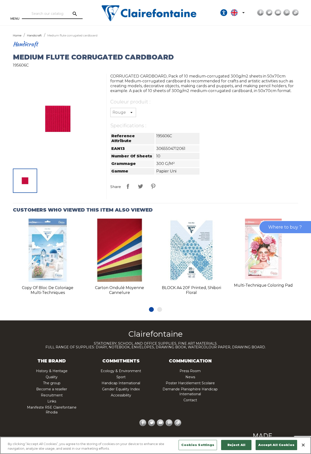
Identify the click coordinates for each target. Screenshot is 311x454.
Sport (121, 377)
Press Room (190, 371)
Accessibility (121, 395)
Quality (52, 377)
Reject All (236, 445)
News (190, 377)
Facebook (260, 13)
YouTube (278, 13)
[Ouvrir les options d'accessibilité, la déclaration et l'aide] (223, 12)
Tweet (140, 186)
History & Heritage (52, 371)
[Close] (303, 445)
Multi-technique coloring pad (263, 285)
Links (51, 401)
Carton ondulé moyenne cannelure (119, 290)
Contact (190, 400)
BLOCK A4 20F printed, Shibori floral (191, 290)
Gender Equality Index (121, 389)
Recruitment (52, 395)
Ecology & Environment (121, 371)
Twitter (269, 13)
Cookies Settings (197, 445)
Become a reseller (51, 389)
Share (128, 186)
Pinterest (287, 13)
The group (51, 383)
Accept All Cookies (276, 445)
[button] (151, 309)
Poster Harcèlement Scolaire (190, 383)
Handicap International (121, 383)
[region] (155, 445)
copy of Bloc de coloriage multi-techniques (47, 290)
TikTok (295, 13)
